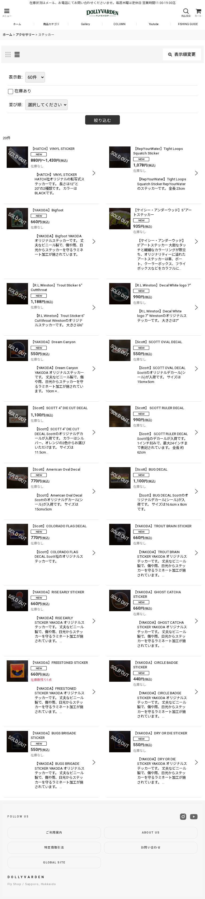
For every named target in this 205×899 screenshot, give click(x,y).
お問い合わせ (151, 847)
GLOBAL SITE (54, 862)
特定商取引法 (54, 847)
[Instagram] (183, 816)
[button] (6, 12)
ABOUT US (151, 832)
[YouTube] (194, 816)
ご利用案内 (54, 832)
